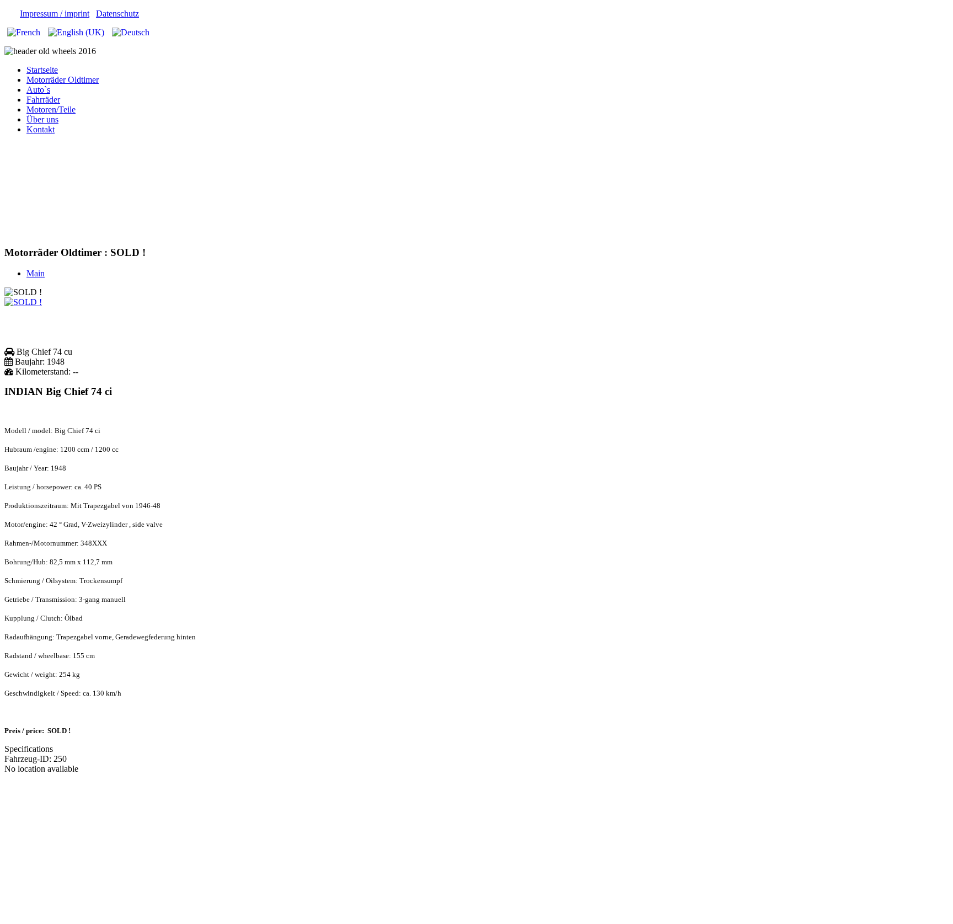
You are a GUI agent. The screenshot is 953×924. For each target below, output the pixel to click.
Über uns (42, 119)
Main (35, 273)
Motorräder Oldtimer (62, 79)
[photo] (23, 302)
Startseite (42, 69)
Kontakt (40, 129)
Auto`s (38, 89)
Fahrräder (43, 99)
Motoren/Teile (51, 109)
